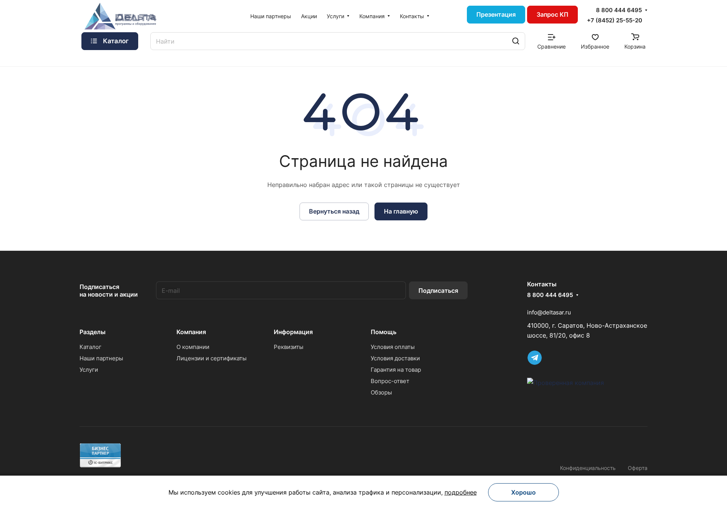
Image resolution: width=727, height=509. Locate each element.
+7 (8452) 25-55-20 (614, 20)
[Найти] (515, 41)
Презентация (496, 14)
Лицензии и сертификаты (211, 358)
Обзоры (381, 392)
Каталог (90, 346)
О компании (192, 346)
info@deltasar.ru (549, 312)
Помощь (383, 332)
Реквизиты (288, 346)
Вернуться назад (334, 211)
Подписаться (438, 290)
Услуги (89, 369)
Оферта (637, 468)
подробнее (461, 492)
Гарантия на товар (396, 369)
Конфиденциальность (588, 468)
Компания (191, 332)
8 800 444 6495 (619, 10)
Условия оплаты (393, 346)
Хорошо (523, 492)
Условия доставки (395, 358)
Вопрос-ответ (390, 381)
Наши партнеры (101, 358)
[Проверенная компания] (565, 382)
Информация (293, 332)
